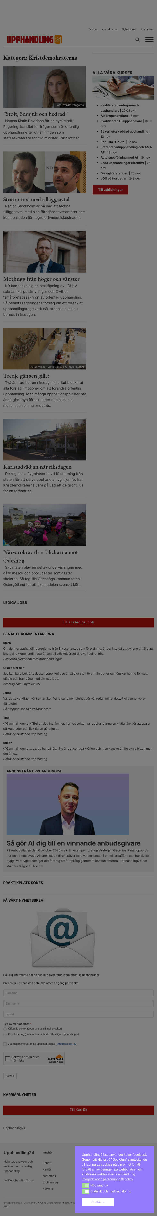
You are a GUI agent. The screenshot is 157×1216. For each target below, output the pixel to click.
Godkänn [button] (97, 1202)
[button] (131, 1202)
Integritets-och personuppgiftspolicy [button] (107, 1179)
